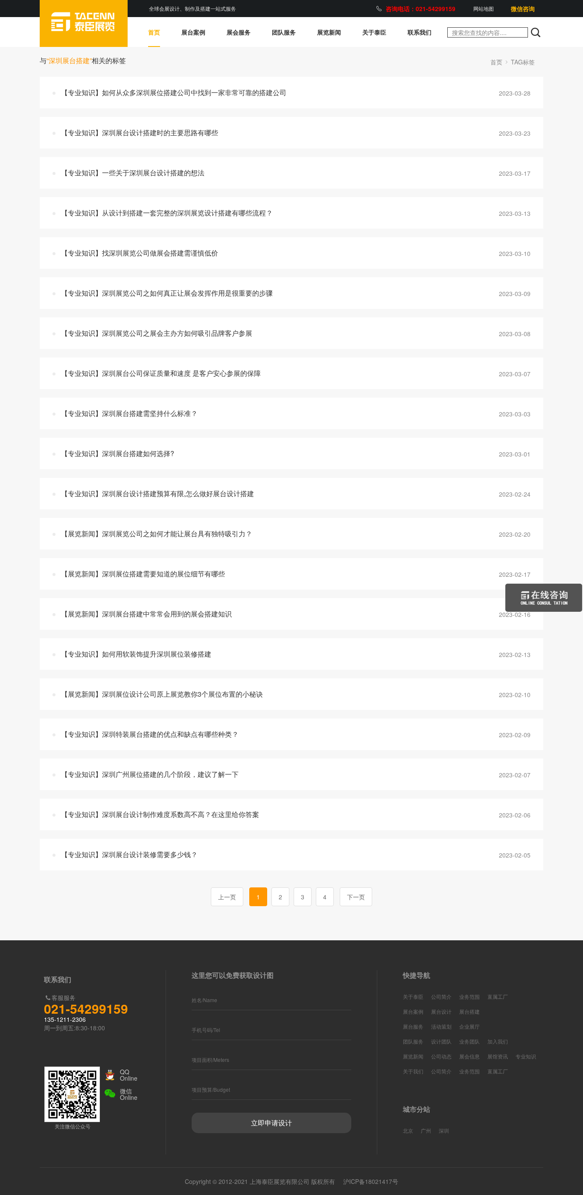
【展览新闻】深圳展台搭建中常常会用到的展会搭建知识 (146, 614)
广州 (426, 1130)
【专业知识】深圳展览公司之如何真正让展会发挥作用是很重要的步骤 (167, 293)
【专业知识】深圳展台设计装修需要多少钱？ (129, 854)
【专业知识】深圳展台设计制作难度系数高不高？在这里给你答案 (160, 814)
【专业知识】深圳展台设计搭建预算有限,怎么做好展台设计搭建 (157, 493)
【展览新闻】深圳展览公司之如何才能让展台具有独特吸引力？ (156, 533)
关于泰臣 (374, 32)
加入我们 (497, 1041)
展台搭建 (469, 1011)
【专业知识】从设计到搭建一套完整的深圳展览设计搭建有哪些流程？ (167, 213)
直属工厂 (497, 996)
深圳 (444, 1130)
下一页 (356, 897)
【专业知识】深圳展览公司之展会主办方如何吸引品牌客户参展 (156, 333)
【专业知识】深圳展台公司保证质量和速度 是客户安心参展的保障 (161, 373)
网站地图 (483, 8)
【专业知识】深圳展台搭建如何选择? (117, 453)
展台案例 (193, 32)
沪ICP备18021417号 (370, 1181)
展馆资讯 (497, 1056)
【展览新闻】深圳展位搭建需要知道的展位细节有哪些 (143, 574)
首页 (154, 32)
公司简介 (441, 996)
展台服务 (413, 1026)
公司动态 (441, 1056)
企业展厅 (469, 1026)
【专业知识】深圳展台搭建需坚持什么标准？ (129, 413)
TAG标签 (523, 62)
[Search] (535, 32)
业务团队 (469, 1041)
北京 (408, 1130)
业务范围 (469, 996)
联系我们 (419, 32)
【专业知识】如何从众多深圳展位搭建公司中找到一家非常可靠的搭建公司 (173, 92)
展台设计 (441, 1011)
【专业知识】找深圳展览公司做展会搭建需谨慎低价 (139, 253)
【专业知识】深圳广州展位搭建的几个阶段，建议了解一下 (150, 774)
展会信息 (469, 1056)
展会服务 (239, 32)
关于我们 (413, 1071)
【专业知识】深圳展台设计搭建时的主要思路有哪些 (139, 132)
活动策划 (441, 1026)
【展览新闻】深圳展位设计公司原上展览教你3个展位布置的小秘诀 (162, 694)
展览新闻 (329, 32)
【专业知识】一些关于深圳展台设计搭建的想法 (132, 172)
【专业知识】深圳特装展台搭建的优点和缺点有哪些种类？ (150, 734)
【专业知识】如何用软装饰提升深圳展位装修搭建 (136, 654)
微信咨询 (523, 8)
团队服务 (284, 32)
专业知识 (526, 1056)
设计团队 (441, 1041)
